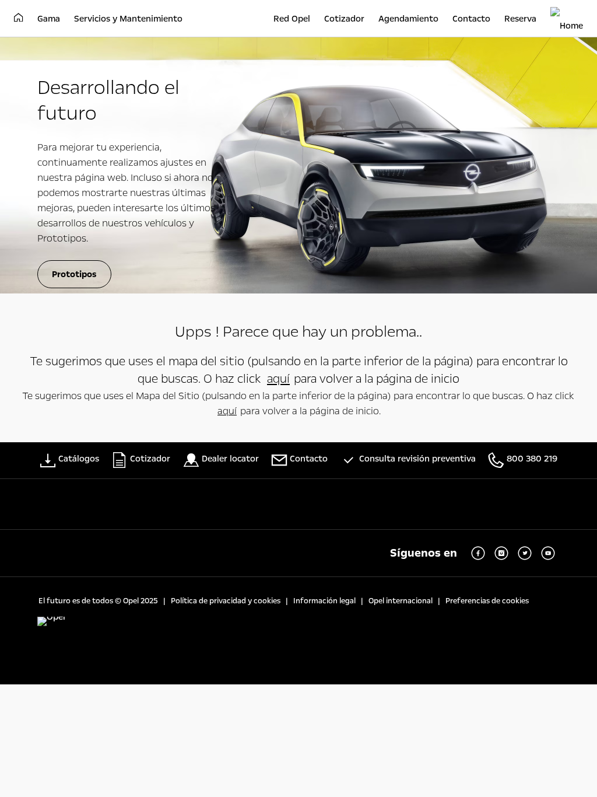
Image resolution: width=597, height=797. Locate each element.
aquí (278, 378)
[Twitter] (524, 553)
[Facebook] (478, 553)
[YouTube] (548, 553)
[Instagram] (501, 553)
